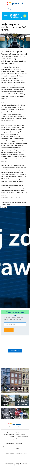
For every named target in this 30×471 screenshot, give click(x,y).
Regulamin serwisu (20, 446)
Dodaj (9, 330)
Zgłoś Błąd (8, 9)
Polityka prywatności (9, 445)
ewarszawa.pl (18, 463)
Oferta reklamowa (10, 443)
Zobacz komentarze (15, 350)
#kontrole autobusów (19, 202)
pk (5, 195)
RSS (13, 448)
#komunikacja (6, 202)
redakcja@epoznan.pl (9, 453)
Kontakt (22, 9)
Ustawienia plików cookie (8, 446)
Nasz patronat (19, 443)
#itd (8, 204)
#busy (4, 204)
